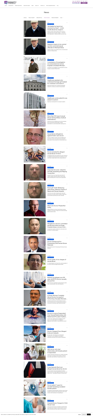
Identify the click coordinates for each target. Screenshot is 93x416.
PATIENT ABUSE (47, 17)
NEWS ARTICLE (39, 17)
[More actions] (67, 22)
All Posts (25, 17)
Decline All (84, 414)
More (61, 17)
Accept (89, 414)
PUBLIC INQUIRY (32, 17)
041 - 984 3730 (77, 1)
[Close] (91, 414)
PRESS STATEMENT (55, 17)
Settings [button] (79, 414)
